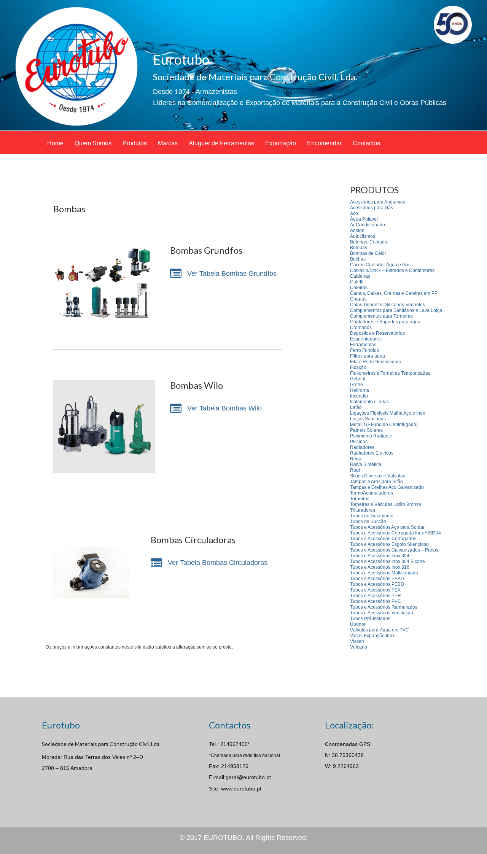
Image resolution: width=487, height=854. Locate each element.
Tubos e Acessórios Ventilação (381, 612)
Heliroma (359, 390)
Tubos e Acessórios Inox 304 (379, 555)
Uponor (358, 624)
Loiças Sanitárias (368, 418)
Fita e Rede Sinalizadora (375, 361)
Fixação (358, 367)
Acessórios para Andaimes (377, 202)
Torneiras (359, 498)
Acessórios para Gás (371, 207)
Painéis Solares (366, 430)
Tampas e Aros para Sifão (376, 481)
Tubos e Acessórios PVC (375, 601)
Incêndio (359, 396)
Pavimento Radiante (371, 436)
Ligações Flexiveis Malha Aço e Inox (387, 413)
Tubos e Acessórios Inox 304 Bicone (387, 561)
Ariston (357, 230)
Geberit (357, 379)
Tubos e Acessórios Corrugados (383, 538)
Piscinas (359, 441)
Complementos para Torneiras (381, 316)
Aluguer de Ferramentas (221, 143)
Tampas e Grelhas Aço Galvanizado (387, 487)
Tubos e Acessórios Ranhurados (383, 607)
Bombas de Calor (368, 253)
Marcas (168, 143)
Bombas (358, 247)
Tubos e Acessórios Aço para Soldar (387, 527)
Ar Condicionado (367, 224)
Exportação (280, 143)
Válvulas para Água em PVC (379, 630)
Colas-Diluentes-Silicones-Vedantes (387, 304)
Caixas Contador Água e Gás (380, 264)
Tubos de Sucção (368, 521)
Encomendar (324, 143)
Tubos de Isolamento (371, 515)
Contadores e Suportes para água (385, 321)
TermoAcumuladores (371, 493)
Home (55, 143)
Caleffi (356, 282)
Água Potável (364, 219)
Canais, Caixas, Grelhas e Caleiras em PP (394, 293)
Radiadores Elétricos (371, 453)
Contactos (366, 143)
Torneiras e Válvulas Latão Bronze (385, 504)
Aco (354, 213)
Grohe (356, 384)
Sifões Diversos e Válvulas (377, 476)
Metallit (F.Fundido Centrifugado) (384, 424)
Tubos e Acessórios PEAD (377, 578)
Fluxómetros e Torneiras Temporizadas (390, 373)
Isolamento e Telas (369, 401)
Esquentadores (366, 339)
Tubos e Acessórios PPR (375, 595)
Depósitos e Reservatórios (377, 333)
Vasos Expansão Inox (372, 635)
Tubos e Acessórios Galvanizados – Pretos (394, 550)
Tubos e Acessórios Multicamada (384, 573)
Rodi (355, 470)
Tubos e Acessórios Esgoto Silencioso (389, 544)
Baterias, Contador (369, 242)
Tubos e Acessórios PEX (375, 590)
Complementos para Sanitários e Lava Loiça (396, 310)
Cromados (361, 327)
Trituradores (362, 510)
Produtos (135, 143)
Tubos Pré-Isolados (370, 618)
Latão (356, 407)
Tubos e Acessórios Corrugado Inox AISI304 (395, 533)
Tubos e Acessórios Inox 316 (379, 567)
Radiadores (362, 447)
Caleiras (359, 287)
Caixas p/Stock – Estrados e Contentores (392, 270)
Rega (355, 458)
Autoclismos (362, 236)
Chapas (358, 299)
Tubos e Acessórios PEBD (377, 584)
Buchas (358, 259)
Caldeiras (360, 276)
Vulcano (358, 647)
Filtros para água (367, 356)
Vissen (357, 641)
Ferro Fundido (364, 350)
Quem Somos (93, 143)
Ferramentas (363, 344)
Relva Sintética (365, 464)
